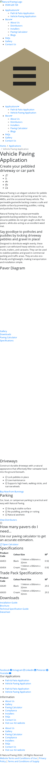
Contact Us (10, 44)
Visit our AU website (15, 723)
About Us (15, 22)
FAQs (7, 38)
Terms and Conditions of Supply (23, 761)
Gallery (8, 41)
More (7, 19)
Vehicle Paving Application (23, 16)
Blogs (13, 35)
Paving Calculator (19, 31)
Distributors (16, 25)
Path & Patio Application (22, 13)
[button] (24, 76)
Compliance (11, 710)
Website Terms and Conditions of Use (18, 758)
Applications (11, 10)
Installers (14, 28)
